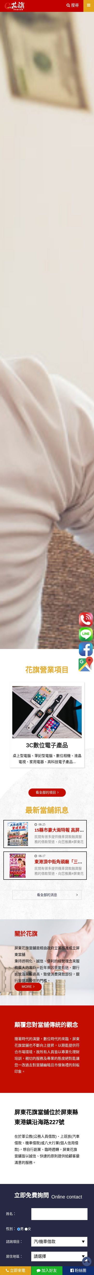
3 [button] (54, 646)
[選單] (88, 5)
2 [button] (47, 646)
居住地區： (14, 1256)
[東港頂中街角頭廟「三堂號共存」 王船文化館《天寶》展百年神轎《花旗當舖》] (18, 866)
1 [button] (39, 646)
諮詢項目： (14, 1242)
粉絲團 (80, 1270)
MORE (27, 987)
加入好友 (48, 1270)
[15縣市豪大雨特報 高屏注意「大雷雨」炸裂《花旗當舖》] (18, 834)
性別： (11, 1229)
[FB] (86, 649)
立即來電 (17, 1270)
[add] (86, 664)
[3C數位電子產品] (47, 712)
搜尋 (74, 5)
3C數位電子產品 (47, 745)
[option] (47, 330)
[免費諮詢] (86, 619)
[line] (86, 634)
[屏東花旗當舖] (14, 6)
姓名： (11, 1214)
